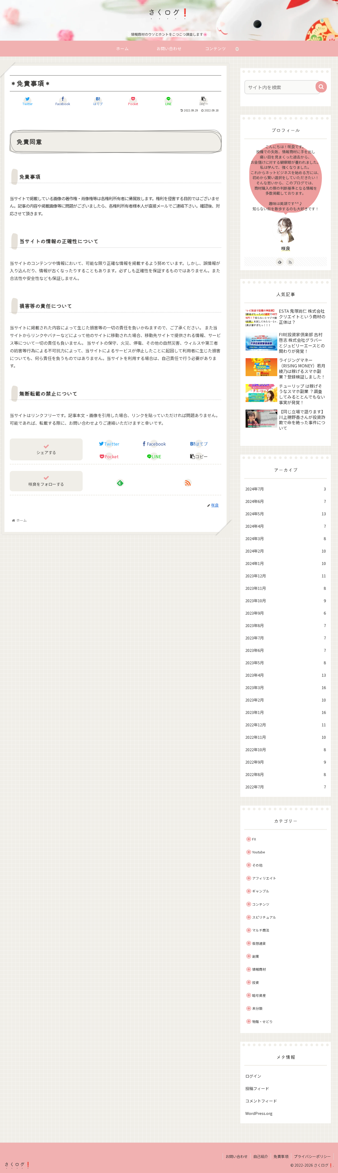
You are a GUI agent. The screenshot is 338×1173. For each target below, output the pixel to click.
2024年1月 (285, 563)
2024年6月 (285, 501)
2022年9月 (285, 762)
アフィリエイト (264, 878)
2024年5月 (285, 513)
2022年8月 (285, 774)
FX (254, 839)
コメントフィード (261, 1101)
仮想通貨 (259, 943)
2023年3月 (285, 687)
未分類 (257, 1008)
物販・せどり (262, 1021)
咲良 (285, 248)
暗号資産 (259, 995)
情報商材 (259, 969)
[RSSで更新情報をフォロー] (188, 483)
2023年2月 (285, 700)
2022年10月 (285, 749)
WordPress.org (259, 1113)
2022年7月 (285, 786)
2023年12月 (285, 575)
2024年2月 (285, 551)
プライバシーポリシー (312, 1156)
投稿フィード (257, 1088)
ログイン (253, 1076)
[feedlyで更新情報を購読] (120, 483)
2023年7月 (285, 638)
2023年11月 (285, 588)
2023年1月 (285, 712)
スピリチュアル (264, 917)
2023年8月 (285, 625)
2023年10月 (285, 600)
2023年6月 (285, 650)
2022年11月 (285, 737)
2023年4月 (285, 675)
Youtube (258, 851)
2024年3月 (285, 538)
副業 (255, 956)
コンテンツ (260, 904)
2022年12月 (285, 724)
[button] (321, 86)
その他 (257, 865)
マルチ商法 (260, 930)
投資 (255, 982)
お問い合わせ (237, 1156)
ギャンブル (260, 891)
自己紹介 (260, 1156)
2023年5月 (285, 662)
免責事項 (281, 1156)
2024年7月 (285, 489)
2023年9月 (285, 613)
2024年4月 (285, 526)
